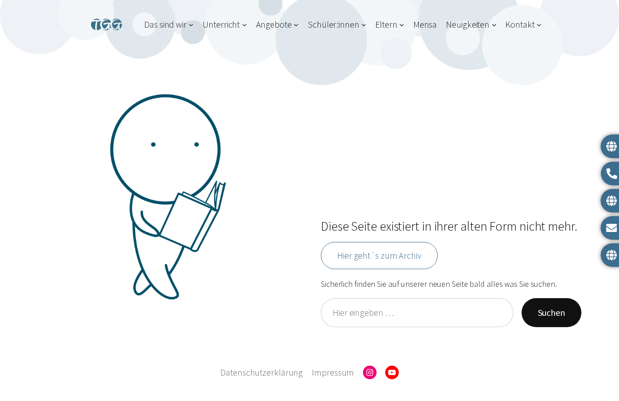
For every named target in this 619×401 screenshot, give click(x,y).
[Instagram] (370, 372)
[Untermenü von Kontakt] (539, 24)
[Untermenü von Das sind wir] (191, 24)
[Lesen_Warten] (168, 197)
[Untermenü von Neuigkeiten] (494, 24)
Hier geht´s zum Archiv (379, 255)
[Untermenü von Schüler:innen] (363, 24)
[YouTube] (392, 372)
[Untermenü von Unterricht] (244, 24)
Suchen (551, 312)
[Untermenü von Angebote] (296, 24)
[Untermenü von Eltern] (401, 24)
